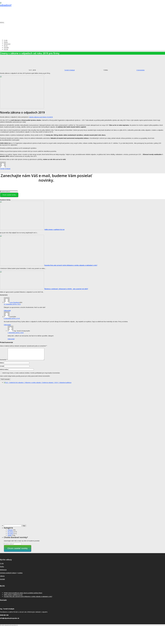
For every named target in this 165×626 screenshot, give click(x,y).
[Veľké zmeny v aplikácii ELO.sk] (22, 229)
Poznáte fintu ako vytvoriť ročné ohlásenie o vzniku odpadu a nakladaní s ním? (70, 265)
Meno (2, 363)
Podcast (10, 530)
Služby (6, 42)
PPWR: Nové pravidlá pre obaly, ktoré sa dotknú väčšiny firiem (23, 593)
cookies (20, 573)
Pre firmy (10, 532)
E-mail (2, 366)
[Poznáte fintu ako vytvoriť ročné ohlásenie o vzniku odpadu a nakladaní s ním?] (22, 265)
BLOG (6, 46)
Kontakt (6, 47)
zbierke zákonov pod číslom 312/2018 (41, 117)
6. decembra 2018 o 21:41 (12, 318)
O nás (5, 40)
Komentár (3, 360)
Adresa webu (4, 369)
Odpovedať (7, 310)
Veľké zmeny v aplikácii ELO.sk (54, 229)
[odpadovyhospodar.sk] (5, 5)
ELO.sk (6, 49)
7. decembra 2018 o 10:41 (16, 333)
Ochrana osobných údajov (8, 573)
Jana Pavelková (14, 302)
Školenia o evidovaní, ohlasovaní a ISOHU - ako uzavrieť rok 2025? (66, 289)
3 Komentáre (140, 70)
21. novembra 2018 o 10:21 (12, 304)
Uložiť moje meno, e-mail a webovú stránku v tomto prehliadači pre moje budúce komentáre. (31, 373)
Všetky (10, 535)
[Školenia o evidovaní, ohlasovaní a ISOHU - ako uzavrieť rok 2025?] (22, 289)
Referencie (7, 44)
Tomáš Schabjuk (69, 70)
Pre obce (10, 533)
